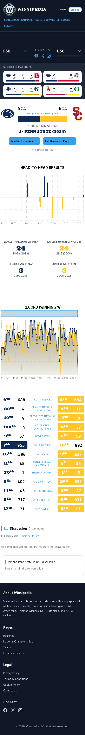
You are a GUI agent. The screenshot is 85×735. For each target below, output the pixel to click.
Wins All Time (42, 445)
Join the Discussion (22, 140)
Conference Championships (42, 427)
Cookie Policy (11, 684)
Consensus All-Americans (42, 463)
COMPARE (49, 19)
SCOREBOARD (12, 19)
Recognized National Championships (42, 418)
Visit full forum (30, 536)
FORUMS (9, 25)
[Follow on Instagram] (49, 56)
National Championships (18, 641)
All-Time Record (42, 399)
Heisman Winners (42, 472)
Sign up (75, 9)
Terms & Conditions (15, 679)
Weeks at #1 (42, 509)
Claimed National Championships (42, 408)
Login (63, 9)
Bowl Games (42, 436)
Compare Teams (13, 653)
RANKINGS (27, 19)
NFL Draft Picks (42, 481)
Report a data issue (44, 149)
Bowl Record (42, 454)
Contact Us (10, 690)
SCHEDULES (63, 19)
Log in (9, 568)
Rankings (8, 636)
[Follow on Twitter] (42, 56)
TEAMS (38, 19)
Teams (7, 647)
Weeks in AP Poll (42, 499)
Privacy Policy (11, 673)
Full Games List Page (57, 140)
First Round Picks (42, 490)
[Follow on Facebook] (36, 56)
